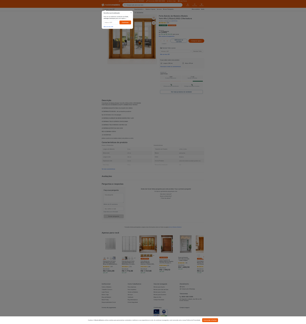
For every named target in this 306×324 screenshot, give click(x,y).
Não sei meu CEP (108, 26)
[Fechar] (131, 13)
